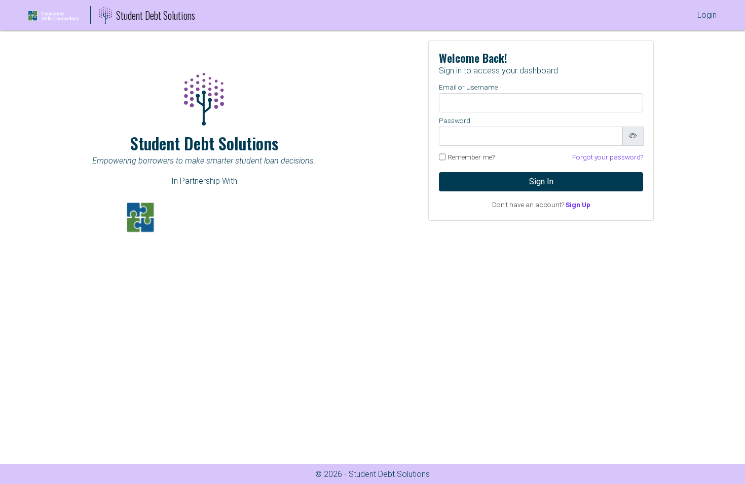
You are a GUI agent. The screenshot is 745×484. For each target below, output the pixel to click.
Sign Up (578, 204)
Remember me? (471, 157)
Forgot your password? (607, 157)
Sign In (541, 181)
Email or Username (468, 87)
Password (454, 120)
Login (707, 15)
